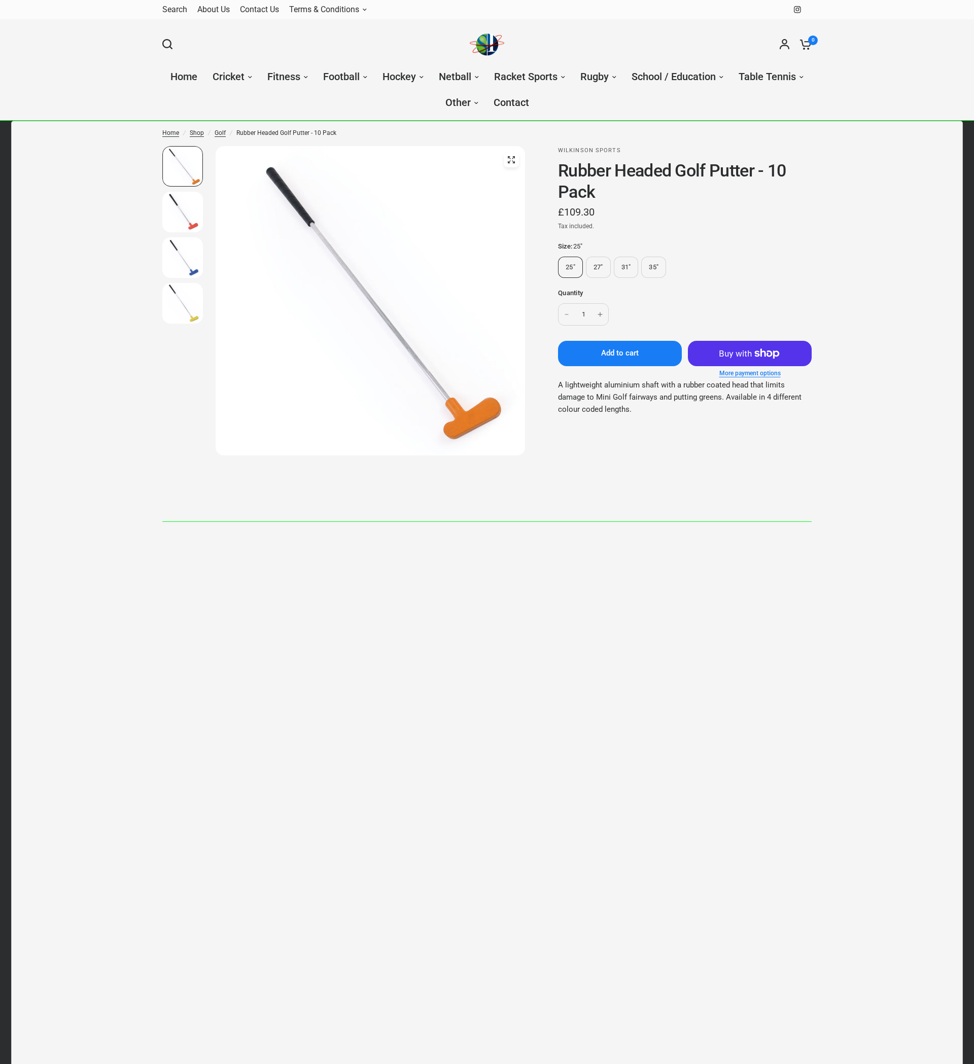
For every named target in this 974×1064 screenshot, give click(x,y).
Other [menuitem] (458, 103)
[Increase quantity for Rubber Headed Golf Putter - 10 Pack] (600, 314)
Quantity (570, 293)
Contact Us (259, 9)
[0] (803, 44)
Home (170, 132)
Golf (220, 132)
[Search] (170, 44)
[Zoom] (511, 159)
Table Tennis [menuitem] (767, 77)
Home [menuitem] (183, 77)
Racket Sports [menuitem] (526, 77)
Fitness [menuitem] (283, 77)
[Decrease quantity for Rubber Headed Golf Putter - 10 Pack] (567, 314)
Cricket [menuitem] (229, 77)
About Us (213, 9)
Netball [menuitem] (455, 77)
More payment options (750, 373)
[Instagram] (797, 9)
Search (174, 9)
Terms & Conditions (324, 9)
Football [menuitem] (341, 77)
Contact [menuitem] (511, 103)
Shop (197, 132)
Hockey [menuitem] (399, 77)
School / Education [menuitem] (674, 77)
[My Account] (784, 44)
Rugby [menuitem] (594, 77)
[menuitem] (177, 10)
